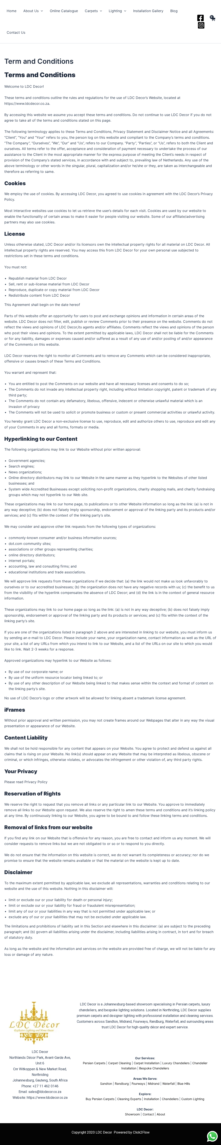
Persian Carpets (94, 1063)
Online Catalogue (64, 11)
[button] (41, 11)
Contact (148, 1114)
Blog (174, 11)
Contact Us (16, 32)
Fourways (138, 1083)
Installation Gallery (148, 11)
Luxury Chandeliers (175, 1063)
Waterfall (168, 1083)
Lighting (115, 11)
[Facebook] (200, 18)
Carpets (91, 11)
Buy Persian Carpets (100, 1099)
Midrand (153, 1083)
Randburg (122, 1083)
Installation (151, 1099)
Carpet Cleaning (119, 1063)
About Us (31, 11)
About (161, 1114)
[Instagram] (201, 25)
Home (11, 11)
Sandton (106, 1083)
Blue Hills (183, 1083)
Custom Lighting (192, 1099)
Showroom (132, 1114)
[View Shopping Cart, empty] (213, 22)
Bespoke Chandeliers (154, 1068)
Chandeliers (170, 1099)
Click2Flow (110, 1138)
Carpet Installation (146, 1063)
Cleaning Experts (129, 1099)
